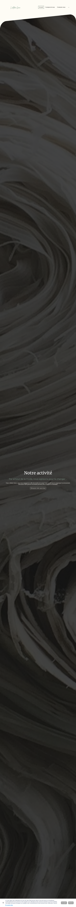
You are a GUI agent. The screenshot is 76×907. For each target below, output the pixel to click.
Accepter (64, 902)
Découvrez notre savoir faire (38, 488)
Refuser (71, 902)
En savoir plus (9, 905)
